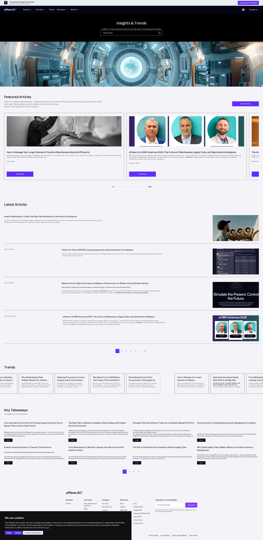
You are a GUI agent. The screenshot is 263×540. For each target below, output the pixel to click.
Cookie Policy (165, 535)
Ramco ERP (137, 517)
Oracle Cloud (138, 520)
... (140, 351)
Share (8, 440)
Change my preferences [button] (33, 533)
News (122, 503)
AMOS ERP (123, 510)
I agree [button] (9, 533)
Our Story (105, 503)
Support (122, 507)
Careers (104, 510)
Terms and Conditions (179, 535)
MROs (86, 509)
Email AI (68, 503)
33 (145, 351)
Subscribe (191, 505)
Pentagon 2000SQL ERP (142, 513)
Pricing (51, 9)
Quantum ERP (138, 507)
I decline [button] (18, 533)
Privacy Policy (153, 535)
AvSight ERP (138, 510)
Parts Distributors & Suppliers (90, 504)
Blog (135, 503)
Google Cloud (138, 523)
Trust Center (193, 535)
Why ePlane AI (107, 507)
